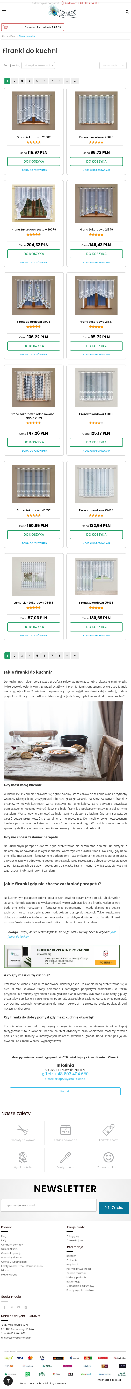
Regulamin (73, 1264)
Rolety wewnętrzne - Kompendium (22, 1266)
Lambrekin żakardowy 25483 (33, 603)
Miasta (5, 1270)
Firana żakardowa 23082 (34, 137)
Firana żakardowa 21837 (96, 322)
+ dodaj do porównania (33, 170)
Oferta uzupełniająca (14, 1261)
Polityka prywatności (79, 1268)
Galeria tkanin (9, 1249)
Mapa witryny (9, 1274)
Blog (3, 1236)
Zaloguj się (73, 1236)
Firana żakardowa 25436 (96, 603)
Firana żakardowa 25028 (96, 137)
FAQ (3, 1240)
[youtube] (19, 1307)
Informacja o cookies (109, 1379)
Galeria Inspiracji (10, 1253)
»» (75, 81)
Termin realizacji (76, 1273)
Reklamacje (73, 1281)
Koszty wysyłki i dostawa (81, 1290)
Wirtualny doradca (12, 1257)
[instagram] (26, 1307)
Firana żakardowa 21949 (96, 230)
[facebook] (4, 1307)
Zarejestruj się (75, 1240)
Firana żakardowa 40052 (34, 510)
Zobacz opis (110, 65)
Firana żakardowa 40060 (96, 414)
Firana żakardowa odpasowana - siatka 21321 (34, 416)
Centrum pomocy (12, 1244)
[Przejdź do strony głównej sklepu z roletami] (65, 11)
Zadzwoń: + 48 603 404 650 (81, 3)
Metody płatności (77, 1277)
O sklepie (72, 1260)
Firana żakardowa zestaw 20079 (33, 230)
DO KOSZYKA (34, 161)
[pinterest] (12, 1307)
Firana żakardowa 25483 (96, 510)
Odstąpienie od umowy (80, 1286)
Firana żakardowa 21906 (33, 322)
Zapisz (117, 1207)
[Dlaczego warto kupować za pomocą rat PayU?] (65, 1363)
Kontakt (65, 1091)
